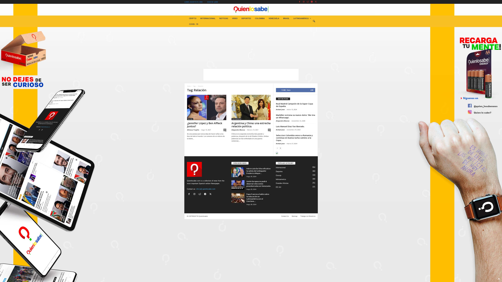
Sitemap (294, 216)
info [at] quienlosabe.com (205, 189)
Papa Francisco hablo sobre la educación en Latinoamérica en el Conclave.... (257, 197)
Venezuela (274, 18)
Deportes (246, 18)
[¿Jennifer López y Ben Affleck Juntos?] (206, 107)
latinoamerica (301, 18)
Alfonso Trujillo (193, 130)
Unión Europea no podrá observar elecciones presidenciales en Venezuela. (258, 183)
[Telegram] (311, 2)
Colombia (260, 18)
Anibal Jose (280, 109)
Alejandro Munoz (238, 130)
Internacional (207, 18)
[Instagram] (303, 2)
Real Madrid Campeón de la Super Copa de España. (294, 104)
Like (311, 90)
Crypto (192, 18)
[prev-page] (277, 148)
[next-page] (280, 148)
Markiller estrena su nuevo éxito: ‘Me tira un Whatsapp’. (295, 116)
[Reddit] (307, 2)
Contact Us (285, 216)
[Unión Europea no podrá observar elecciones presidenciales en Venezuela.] (237, 185)
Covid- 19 (193, 24)
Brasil (286, 18)
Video (235, 18)
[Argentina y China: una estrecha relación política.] (251, 107)
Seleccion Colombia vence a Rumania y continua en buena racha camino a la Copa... (294, 138)
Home (189, 86)
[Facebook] (299, 2)
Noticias (223, 18)
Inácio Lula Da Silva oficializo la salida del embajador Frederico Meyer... (258, 170)
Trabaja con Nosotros (307, 216)
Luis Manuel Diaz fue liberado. (290, 126)
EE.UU (278, 187)
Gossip (190, 119)
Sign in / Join (212, 2)
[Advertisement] (251, 46)
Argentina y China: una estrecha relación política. (251, 125)
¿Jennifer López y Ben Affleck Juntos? (204, 125)
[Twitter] (315, 2)
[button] (314, 21)
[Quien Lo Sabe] (251, 10)
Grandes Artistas (282, 183)
